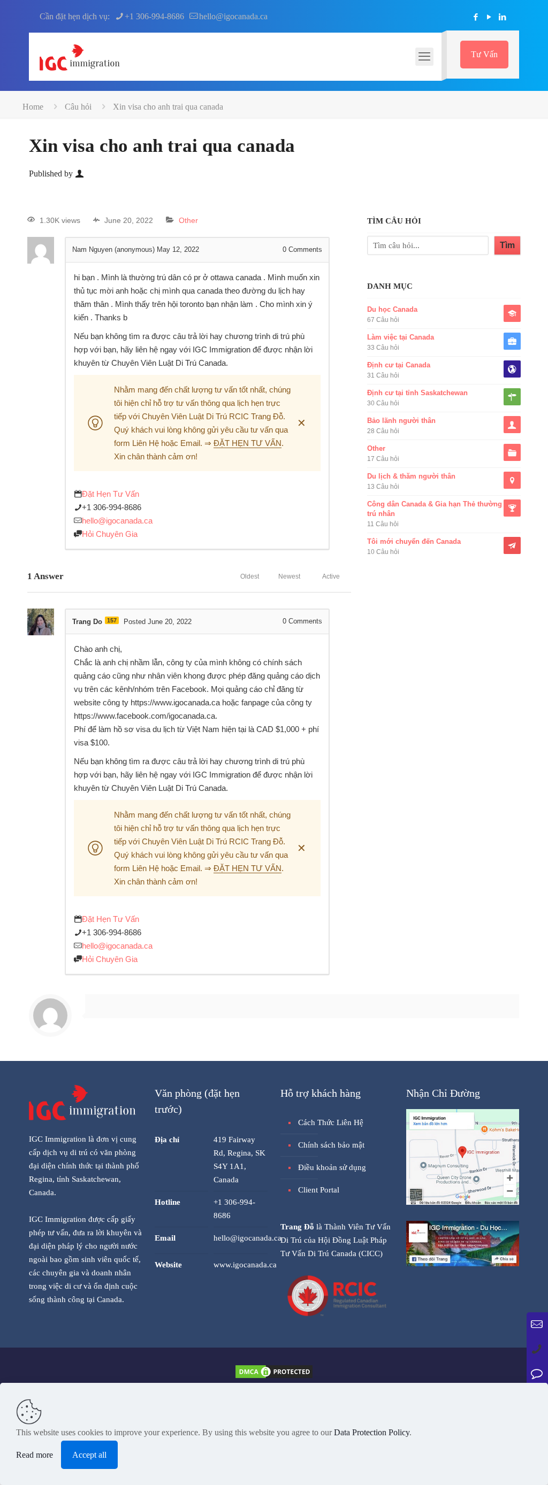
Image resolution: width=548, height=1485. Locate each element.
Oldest (249, 576)
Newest (289, 576)
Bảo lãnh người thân (401, 421)
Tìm (507, 245)
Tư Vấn (484, 54)
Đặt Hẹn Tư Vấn (110, 493)
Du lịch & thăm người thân (411, 476)
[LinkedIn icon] (502, 17)
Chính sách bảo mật (331, 1145)
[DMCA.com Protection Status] (274, 1376)
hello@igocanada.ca (233, 16)
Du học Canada (392, 309)
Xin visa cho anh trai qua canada (168, 106)
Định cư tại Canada (398, 365)
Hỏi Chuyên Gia (110, 533)
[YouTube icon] (489, 17)
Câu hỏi (78, 106)
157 (112, 620)
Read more (34, 1454)
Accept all (89, 1454)
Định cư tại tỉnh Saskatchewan (417, 393)
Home (32, 106)
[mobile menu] (424, 57)
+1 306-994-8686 (154, 16)
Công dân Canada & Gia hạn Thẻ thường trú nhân (434, 509)
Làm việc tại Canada (400, 337)
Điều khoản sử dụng (332, 1167)
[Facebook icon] (475, 17)
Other (188, 220)
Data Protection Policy (371, 1432)
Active (331, 576)
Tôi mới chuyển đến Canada (414, 541)
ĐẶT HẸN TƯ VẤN (247, 443)
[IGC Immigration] (80, 57)
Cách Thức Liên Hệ (330, 1122)
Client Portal (318, 1190)
